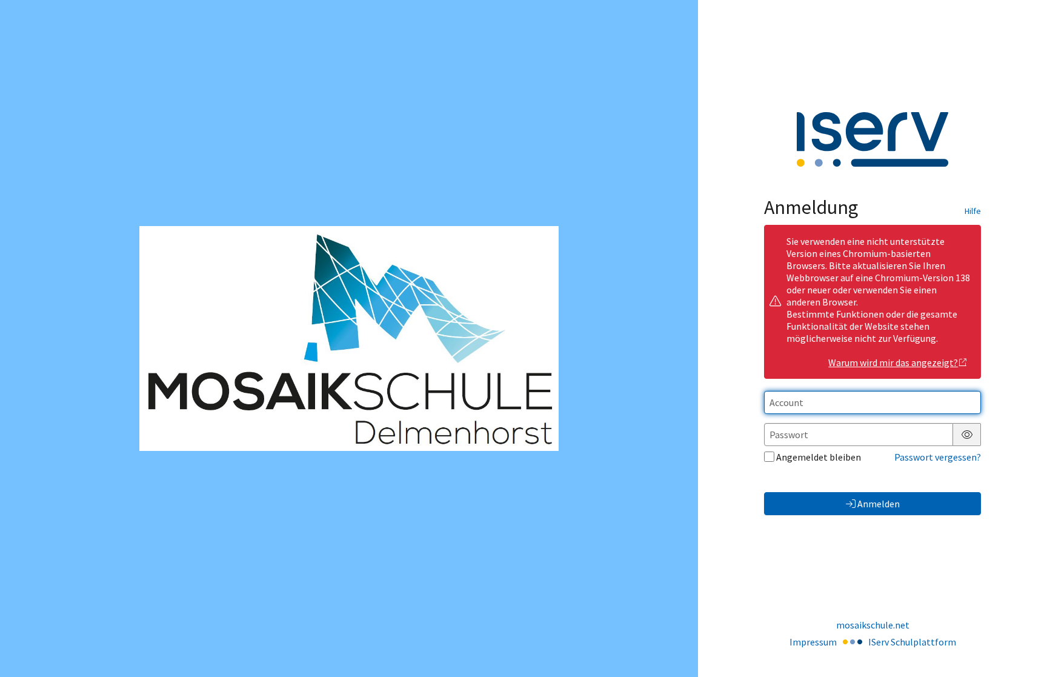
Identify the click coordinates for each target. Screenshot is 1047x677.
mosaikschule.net (872, 625)
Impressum (813, 642)
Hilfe (973, 210)
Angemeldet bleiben (818, 457)
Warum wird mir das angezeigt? (893, 362)
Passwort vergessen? (937, 457)
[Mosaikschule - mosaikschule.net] (348, 339)
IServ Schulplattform (912, 642)
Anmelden (878, 504)
